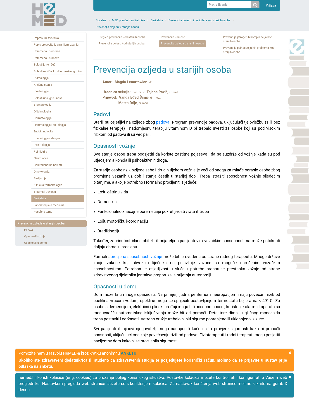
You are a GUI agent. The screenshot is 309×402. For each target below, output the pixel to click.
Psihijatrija (40, 151)
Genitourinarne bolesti (48, 165)
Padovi (28, 230)
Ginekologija (42, 171)
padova (162, 122)
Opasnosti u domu (35, 242)
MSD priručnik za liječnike (128, 20)
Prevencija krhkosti (173, 37)
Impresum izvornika (46, 38)
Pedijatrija (40, 178)
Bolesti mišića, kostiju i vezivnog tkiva (58, 71)
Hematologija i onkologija (50, 125)
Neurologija (41, 158)
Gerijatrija (157, 20)
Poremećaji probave (46, 58)
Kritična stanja (43, 84)
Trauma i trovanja (45, 191)
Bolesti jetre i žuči (45, 64)
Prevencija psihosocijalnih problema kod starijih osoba (248, 50)
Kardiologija (41, 91)
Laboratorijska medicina (49, 205)
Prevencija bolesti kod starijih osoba (122, 43)
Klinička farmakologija (48, 185)
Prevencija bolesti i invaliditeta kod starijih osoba (199, 20)
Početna (101, 20)
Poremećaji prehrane (47, 51)
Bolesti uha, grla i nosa (48, 98)
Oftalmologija (42, 111)
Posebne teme (43, 211)
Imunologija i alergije (47, 138)
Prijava (271, 5)
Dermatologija (43, 118)
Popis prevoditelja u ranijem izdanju (56, 44)
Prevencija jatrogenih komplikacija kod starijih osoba (247, 39)
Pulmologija (41, 78)
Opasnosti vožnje (34, 236)
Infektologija (42, 144)
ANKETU (128, 353)
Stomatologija (42, 104)
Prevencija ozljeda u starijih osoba (117, 27)
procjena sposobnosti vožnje (136, 256)
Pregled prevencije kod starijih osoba (122, 37)
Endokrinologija (43, 131)
